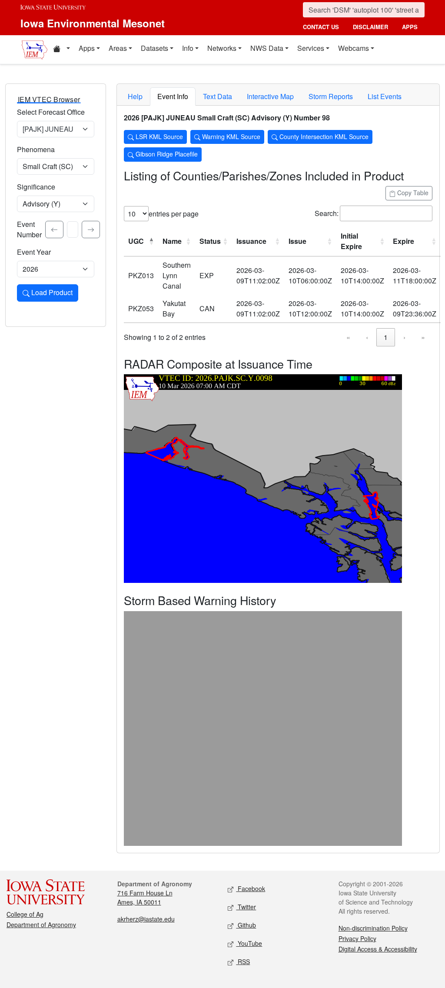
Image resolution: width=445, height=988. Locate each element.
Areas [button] (118, 48)
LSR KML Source (158, 136)
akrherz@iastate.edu (146, 919)
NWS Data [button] (266, 48)
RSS (243, 961)
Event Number (29, 229)
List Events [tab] (385, 96)
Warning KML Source (230, 136)
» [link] (423, 337)
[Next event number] (91, 229)
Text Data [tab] (217, 96)
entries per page (174, 214)
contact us (321, 27)
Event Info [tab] (172, 96)
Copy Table (411, 192)
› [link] (404, 337)
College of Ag (25, 914)
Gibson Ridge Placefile (166, 154)
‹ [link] (367, 337)
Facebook (250, 888)
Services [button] (310, 48)
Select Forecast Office (51, 112)
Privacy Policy (357, 938)
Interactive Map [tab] (270, 96)
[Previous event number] (54, 229)
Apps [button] (87, 48)
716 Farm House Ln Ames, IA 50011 (145, 897)
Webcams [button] (353, 48)
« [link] (348, 337)
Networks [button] (221, 48)
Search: (327, 213)
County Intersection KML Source (323, 136)
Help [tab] (135, 96)
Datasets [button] (154, 48)
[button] (61, 49)
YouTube (249, 943)
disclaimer (370, 27)
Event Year (34, 252)
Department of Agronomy (41, 924)
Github (246, 925)
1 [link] (386, 337)
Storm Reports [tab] (331, 96)
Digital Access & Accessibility (378, 949)
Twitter (246, 906)
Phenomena (36, 149)
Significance (36, 187)
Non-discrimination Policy (373, 928)
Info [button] (187, 48)
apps (410, 27)
